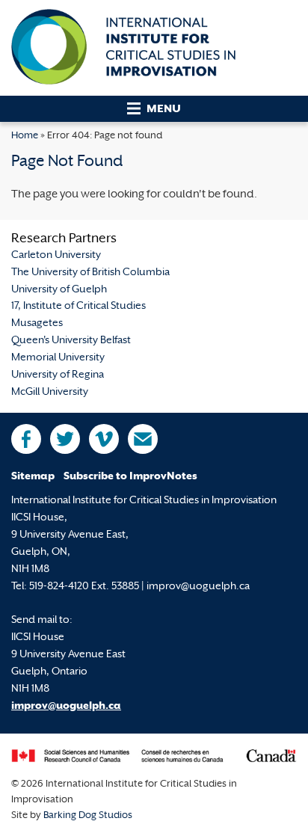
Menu (164, 109)
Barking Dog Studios (87, 815)
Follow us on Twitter (65, 439)
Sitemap (33, 477)
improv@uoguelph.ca (66, 706)
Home (24, 136)
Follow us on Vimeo (104, 439)
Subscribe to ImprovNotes (130, 477)
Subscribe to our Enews (143, 439)
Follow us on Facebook (26, 439)
